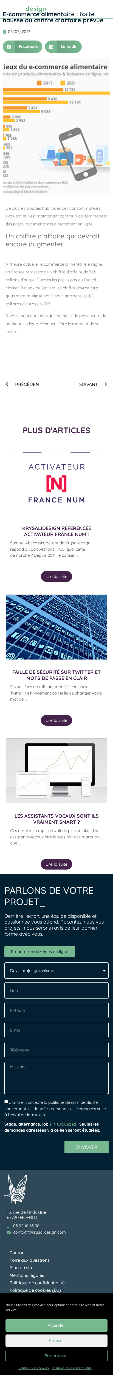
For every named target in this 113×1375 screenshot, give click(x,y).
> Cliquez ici (65, 1124)
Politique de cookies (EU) (35, 1290)
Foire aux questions (30, 1260)
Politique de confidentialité (72, 1368)
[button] (102, 9)
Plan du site (21, 1267)
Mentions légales (27, 1275)
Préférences (56, 1355)
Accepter (56, 1325)
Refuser (56, 1340)
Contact (18, 1252)
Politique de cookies (33, 1368)
